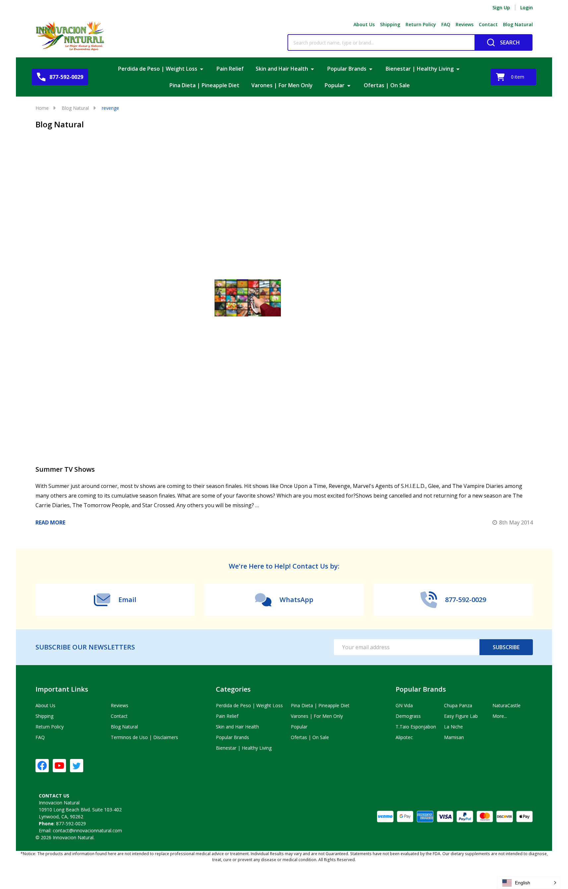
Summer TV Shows (65, 469)
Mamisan (454, 737)
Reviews (464, 24)
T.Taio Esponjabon (416, 726)
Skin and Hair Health (282, 68)
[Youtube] (59, 765)
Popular (335, 85)
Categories (233, 689)
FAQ (445, 24)
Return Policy (421, 24)
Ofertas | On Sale (387, 85)
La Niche (453, 726)
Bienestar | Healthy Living (420, 68)
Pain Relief (230, 68)
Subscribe (506, 647)
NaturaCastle (506, 705)
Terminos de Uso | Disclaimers (144, 737)
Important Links (61, 689)
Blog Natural (518, 24)
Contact (488, 24)
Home (42, 108)
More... (499, 716)
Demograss (408, 716)
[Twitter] (76, 765)
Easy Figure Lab (461, 716)
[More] (201, 69)
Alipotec (404, 737)
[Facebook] (42, 765)
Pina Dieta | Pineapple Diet (204, 85)
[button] (528, 883)
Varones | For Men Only (282, 85)
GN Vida (404, 705)
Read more (50, 522)
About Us (364, 24)
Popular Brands (346, 68)
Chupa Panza (458, 705)
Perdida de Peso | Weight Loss (157, 68)
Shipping (390, 24)
